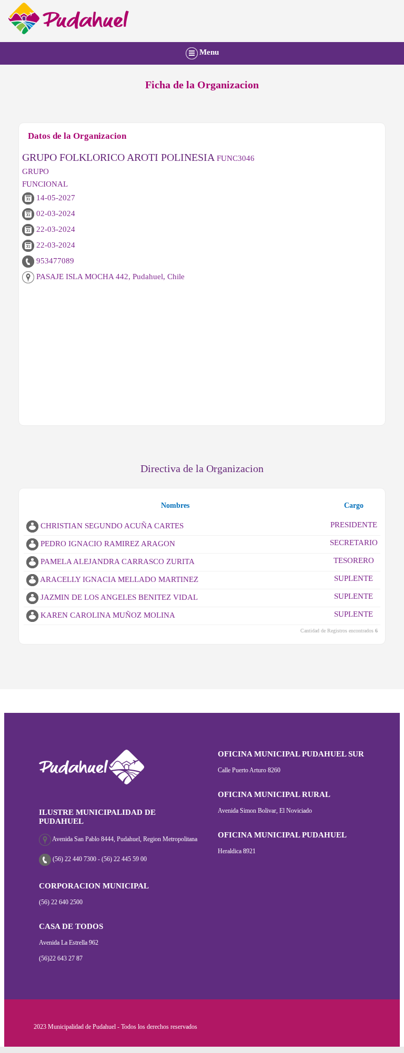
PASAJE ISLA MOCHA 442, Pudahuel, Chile (109, 276)
